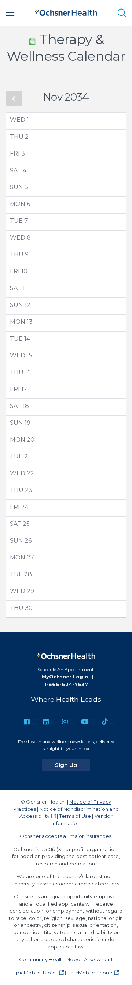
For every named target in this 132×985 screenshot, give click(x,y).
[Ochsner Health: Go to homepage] (66, 11)
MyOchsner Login (65, 676)
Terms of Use (75, 816)
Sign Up (72, 764)
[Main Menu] (10, 13)
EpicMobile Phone (90, 972)
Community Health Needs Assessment (66, 959)
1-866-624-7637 (66, 684)
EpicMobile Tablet (35, 972)
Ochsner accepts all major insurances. (66, 836)
